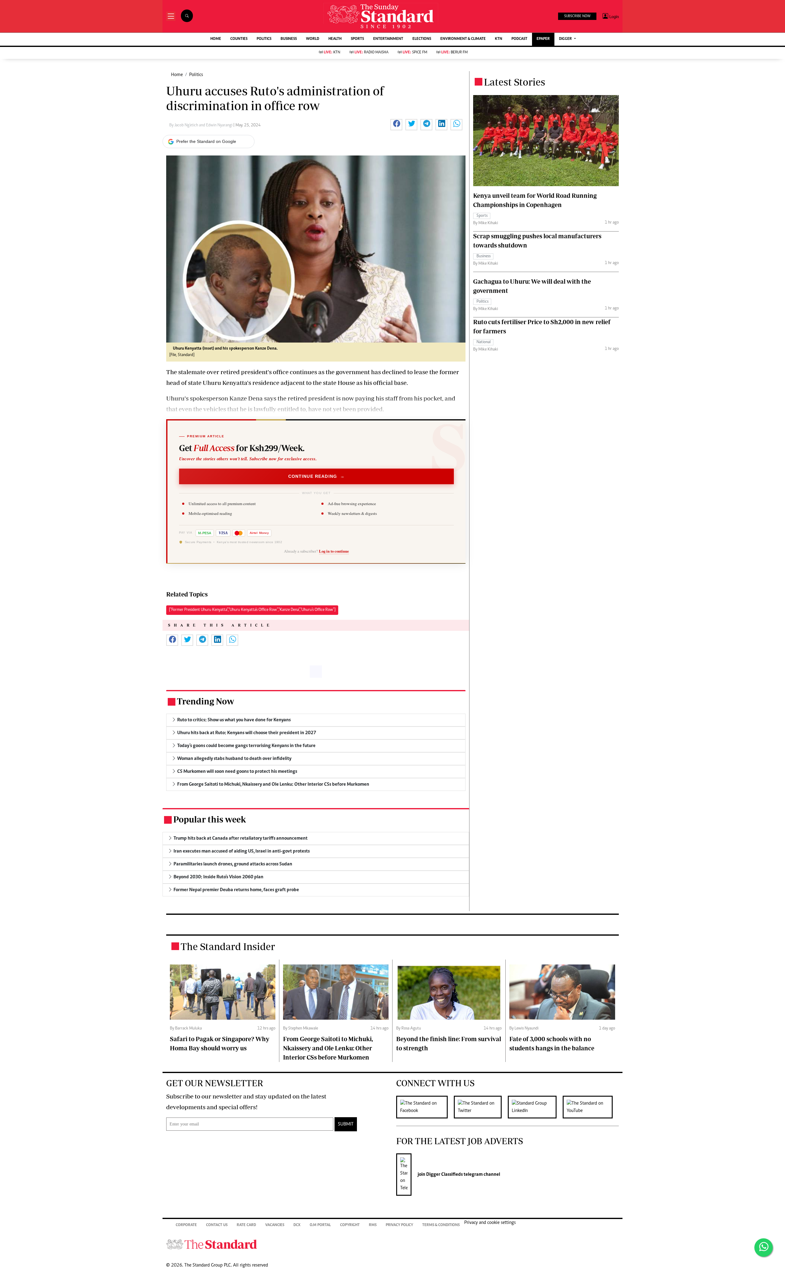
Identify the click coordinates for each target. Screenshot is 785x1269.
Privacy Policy (399, 1225)
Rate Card (246, 1225)
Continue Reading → (316, 476)
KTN (498, 39)
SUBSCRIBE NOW (577, 16)
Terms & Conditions (441, 1225)
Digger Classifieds (444, 1174)
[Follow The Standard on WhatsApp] (763, 1247)
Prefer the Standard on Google (206, 141)
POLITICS (264, 39)
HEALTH (335, 39)
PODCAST (519, 39)
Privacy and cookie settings (490, 1222)
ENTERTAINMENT (388, 39)
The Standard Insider (228, 946)
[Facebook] (425, 1107)
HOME (215, 39)
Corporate (186, 1225)
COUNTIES (238, 39)
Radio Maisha (371, 53)
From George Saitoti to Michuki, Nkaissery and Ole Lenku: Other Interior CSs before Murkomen (328, 1048)
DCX (297, 1225)
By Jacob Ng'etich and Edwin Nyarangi (201, 125)
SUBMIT (346, 1124)
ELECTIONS (421, 39)
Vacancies (274, 1225)
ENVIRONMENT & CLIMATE (463, 39)
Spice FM (415, 53)
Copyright (350, 1225)
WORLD (312, 39)
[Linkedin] (535, 1107)
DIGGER (566, 39)
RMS (373, 1225)
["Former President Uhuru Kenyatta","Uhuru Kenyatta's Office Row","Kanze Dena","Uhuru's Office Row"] (252, 610)
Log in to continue (334, 551)
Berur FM (454, 53)
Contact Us (217, 1225)
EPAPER (543, 39)
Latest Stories (514, 81)
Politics (196, 74)
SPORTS (357, 39)
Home (177, 74)
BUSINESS (289, 39)
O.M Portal (320, 1225)
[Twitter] (481, 1107)
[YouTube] (591, 1107)
